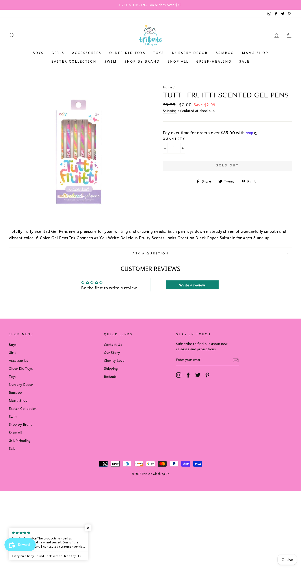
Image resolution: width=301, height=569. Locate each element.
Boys (38, 52)
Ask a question (150, 253)
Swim (110, 61)
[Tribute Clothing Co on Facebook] (188, 375)
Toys (158, 52)
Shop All (178, 61)
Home (167, 87)
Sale (244, 61)
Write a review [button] (192, 285)
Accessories (86, 52)
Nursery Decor (190, 52)
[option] (150, 4)
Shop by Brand (142, 61)
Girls (58, 52)
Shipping (170, 110)
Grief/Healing (213, 61)
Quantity (174, 138)
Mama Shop (255, 52)
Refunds (110, 376)
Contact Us (113, 344)
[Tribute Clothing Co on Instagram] (178, 375)
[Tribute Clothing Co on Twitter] (198, 375)
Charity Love (114, 360)
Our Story (112, 352)
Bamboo (225, 52)
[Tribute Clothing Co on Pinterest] (207, 375)
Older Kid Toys (127, 52)
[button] (88, 527)
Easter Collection (74, 61)
